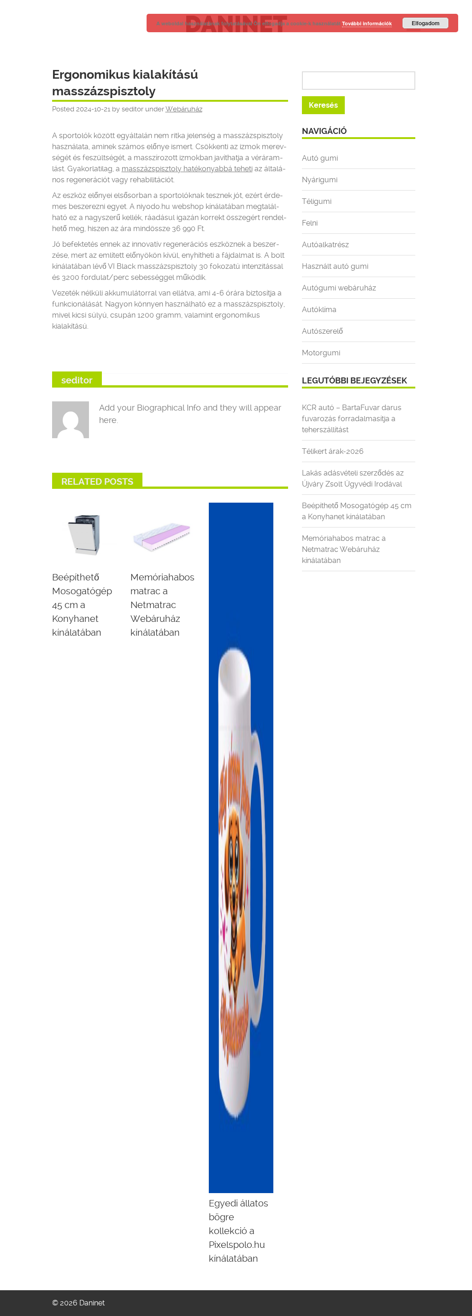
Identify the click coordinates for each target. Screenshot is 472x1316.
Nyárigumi (319, 179)
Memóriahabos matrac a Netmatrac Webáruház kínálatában (344, 549)
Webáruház (183, 109)
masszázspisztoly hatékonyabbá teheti (187, 168)
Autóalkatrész (325, 244)
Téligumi (316, 201)
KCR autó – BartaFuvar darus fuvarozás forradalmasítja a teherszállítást (351, 418)
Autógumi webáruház (339, 288)
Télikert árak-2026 (333, 451)
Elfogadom (426, 23)
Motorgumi (321, 352)
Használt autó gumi (335, 266)
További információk (367, 23)
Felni (310, 223)
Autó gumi (320, 158)
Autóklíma (319, 309)
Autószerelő (322, 331)
